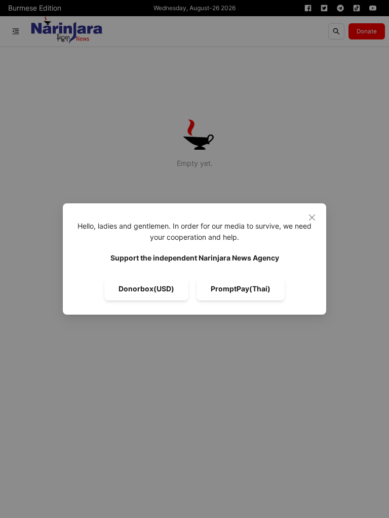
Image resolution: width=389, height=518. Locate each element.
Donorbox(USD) (146, 288)
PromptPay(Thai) (240, 288)
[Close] (312, 217)
